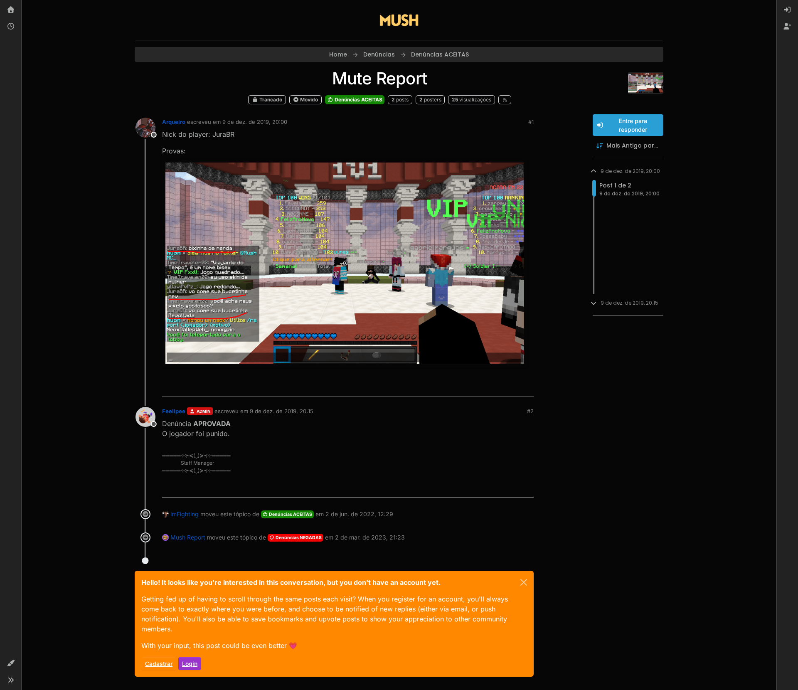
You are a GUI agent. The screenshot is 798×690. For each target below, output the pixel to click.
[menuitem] (787, 10)
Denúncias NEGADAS (298, 537)
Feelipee (173, 411)
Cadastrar (158, 663)
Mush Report (187, 537)
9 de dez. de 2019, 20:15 (281, 411)
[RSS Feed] (504, 99)
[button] (10, 663)
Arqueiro (173, 121)
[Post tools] (526, 386)
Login (189, 663)
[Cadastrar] (787, 26)
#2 (530, 411)
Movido (308, 99)
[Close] (524, 582)
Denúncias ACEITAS (357, 99)
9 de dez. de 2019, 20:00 (254, 121)
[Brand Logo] (399, 20)
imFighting (184, 514)
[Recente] (10, 26)
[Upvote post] (497, 386)
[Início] (10, 10)
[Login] (787, 10)
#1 (531, 121)
